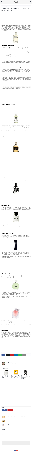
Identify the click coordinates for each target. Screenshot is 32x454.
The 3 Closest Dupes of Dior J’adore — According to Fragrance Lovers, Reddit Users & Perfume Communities (17, 417)
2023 (16, 435)
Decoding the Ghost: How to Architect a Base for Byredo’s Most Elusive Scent (6, 376)
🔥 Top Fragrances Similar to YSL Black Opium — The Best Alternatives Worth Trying (17, 424)
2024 (16, 434)
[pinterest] (10, 410)
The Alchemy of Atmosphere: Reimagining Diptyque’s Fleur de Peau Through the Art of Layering (25, 377)
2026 (16, 431)
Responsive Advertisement (16, 442)
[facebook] (4, 410)
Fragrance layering (5, 6)
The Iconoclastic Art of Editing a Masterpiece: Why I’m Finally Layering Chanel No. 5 (15, 376)
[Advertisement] (16, 17)
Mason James (4, 10)
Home (2, 6)
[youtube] (17, 450)
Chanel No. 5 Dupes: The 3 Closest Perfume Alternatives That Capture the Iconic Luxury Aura (17, 421)
